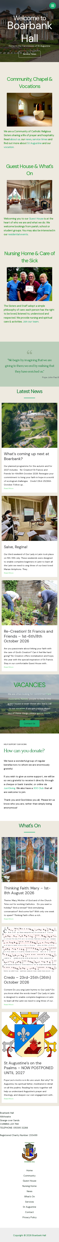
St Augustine (34, 143)
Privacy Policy (30, 1217)
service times (40, 139)
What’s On (29, 1196)
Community (29, 1175)
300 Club (38, 788)
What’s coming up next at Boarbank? (26, 456)
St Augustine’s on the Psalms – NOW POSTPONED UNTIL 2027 (28, 1068)
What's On (29, 825)
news (28, 139)
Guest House (36, 218)
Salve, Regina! (16, 546)
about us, (15, 139)
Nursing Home (29, 1186)
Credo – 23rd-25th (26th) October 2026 (27, 980)
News (29, 1191)
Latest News (29, 391)
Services (29, 1201)
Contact (29, 1212)
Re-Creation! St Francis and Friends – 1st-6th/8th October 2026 (28, 636)
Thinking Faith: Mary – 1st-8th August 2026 (27, 891)
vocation (9, 147)
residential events (18, 234)
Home (29, 1170)
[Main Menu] (52, 5)
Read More (8, 488)
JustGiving (9, 788)
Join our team (31, 321)
